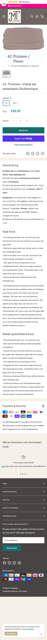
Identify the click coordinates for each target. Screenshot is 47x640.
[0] (42, 16)
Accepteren (11, 634)
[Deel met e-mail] (42, 153)
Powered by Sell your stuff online (15, 591)
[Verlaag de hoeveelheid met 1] (13, 120)
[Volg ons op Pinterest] (19, 563)
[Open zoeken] (31, 16)
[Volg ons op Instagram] (14, 563)
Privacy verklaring (28, 629)
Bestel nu (23, 130)
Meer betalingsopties (23, 144)
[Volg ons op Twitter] (9, 563)
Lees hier (5, 466)
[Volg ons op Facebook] (4, 563)
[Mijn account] (37, 16)
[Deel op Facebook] (28, 153)
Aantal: (6, 121)
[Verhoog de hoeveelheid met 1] (27, 120)
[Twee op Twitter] (37, 153)
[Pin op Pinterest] (32, 153)
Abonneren (12, 548)
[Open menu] (4, 16)
